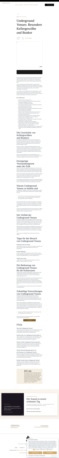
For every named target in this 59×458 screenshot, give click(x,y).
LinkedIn (33, 382)
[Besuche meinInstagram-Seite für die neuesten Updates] (57, 0)
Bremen (22, 450)
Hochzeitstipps (36, 4)
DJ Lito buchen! (29, 320)
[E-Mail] (30, 38)
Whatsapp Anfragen (50, 4)
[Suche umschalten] (39, 5)
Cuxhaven (25, 450)
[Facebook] (25, 38)
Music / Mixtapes (30, 4)
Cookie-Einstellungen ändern (23, 452)
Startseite (16, 4)
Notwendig (37, 449)
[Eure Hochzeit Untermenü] (24, 447)
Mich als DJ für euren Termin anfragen (33, 408)
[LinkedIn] (29, 38)
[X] (27, 38)
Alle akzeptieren (50, 452)
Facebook (25, 382)
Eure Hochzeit (20, 4)
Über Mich (25, 4)
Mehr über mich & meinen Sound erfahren (33, 411)
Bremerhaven (18, 450)
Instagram (29, 382)
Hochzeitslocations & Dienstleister (23, 16)
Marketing (50, 449)
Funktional (44, 449)
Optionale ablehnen (35, 452)
